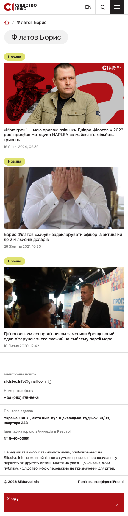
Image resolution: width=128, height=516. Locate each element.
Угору (13, 498)
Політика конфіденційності (101, 482)
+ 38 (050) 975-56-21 (22, 397)
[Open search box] (102, 7)
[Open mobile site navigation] (117, 7)
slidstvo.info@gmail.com (25, 381)
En (88, 7)
